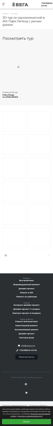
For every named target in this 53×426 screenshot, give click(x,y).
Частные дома (26, 338)
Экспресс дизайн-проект (26, 305)
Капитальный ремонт (26, 326)
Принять (26, 421)
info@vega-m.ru (28, 346)
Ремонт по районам (26, 297)
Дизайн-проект (26, 289)
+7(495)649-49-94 (47, 4)
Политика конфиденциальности (14, 405)
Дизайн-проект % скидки (26, 309)
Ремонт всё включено (26, 322)
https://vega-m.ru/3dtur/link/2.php (12, 96)
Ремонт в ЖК (26, 293)
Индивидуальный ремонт (26, 285)
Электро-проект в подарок (26, 313)
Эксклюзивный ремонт (26, 330)
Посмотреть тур (18, 38)
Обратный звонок (26, 357)
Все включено (26, 280)
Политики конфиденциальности (30, 416)
